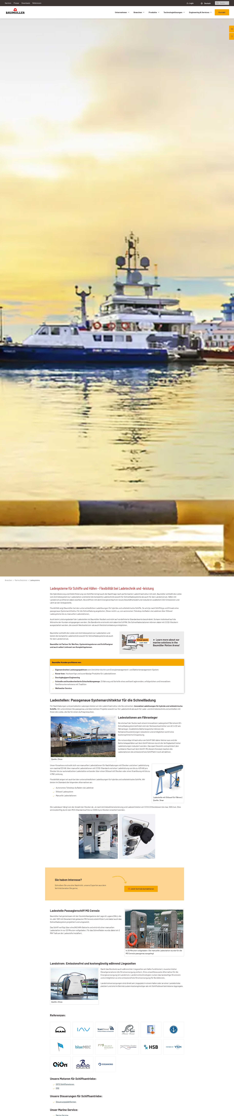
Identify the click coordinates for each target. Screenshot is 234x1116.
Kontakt (222, 12)
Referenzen (36, 3)
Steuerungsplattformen (66, 1102)
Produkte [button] (153, 12)
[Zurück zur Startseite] (15, 12)
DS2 (57, 1088)
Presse (16, 3)
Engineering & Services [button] (199, 12)
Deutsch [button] (207, 3)
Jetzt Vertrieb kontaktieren (142, 889)
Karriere (8, 3)
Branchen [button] (138, 12)
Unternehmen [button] (121, 12)
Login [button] (191, 3)
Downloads (25, 3)
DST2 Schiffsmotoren (65, 1084)
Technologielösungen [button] (173, 12)
